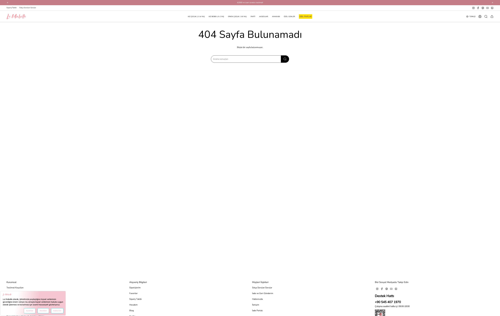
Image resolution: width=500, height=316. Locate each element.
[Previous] (8, 2)
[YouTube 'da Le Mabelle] (487, 7)
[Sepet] (492, 16)
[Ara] (285, 59)
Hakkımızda (257, 299)
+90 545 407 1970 (388, 302)
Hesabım (133, 304)
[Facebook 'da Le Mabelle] (478, 7)
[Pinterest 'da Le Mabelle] (483, 7)
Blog (131, 310)
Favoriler (133, 293)
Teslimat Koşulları (15, 287)
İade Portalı (257, 310)
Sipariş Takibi (12, 8)
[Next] (492, 2)
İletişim (255, 304)
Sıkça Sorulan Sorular (27, 8)
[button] (196, 16)
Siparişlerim (135, 287)
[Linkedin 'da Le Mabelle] (492, 7)
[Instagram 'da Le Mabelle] (473, 7)
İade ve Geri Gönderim (262, 293)
